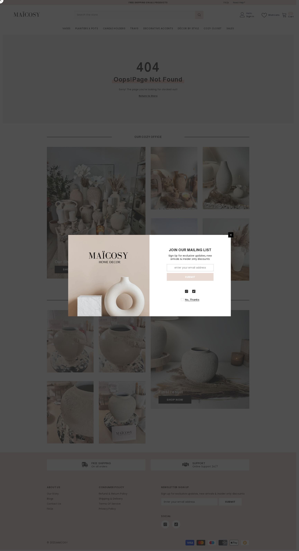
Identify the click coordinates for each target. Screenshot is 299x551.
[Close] (230, 234)
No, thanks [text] (192, 299)
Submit (190, 277)
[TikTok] (193, 291)
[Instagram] (186, 291)
